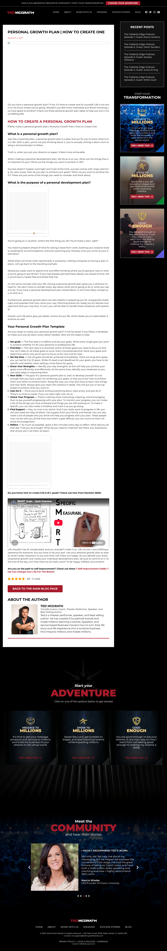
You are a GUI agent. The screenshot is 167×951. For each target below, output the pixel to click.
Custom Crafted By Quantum (83, 944)
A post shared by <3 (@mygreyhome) (23, 485)
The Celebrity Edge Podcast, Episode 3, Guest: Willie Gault (140, 78)
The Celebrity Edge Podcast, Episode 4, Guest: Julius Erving (141, 68)
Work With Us (84, 12)
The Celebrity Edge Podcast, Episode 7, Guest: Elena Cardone (142, 35)
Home (56, 12)
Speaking (102, 12)
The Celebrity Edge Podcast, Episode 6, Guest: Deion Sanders (142, 45)
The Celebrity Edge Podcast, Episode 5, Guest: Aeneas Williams (139, 57)
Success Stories (121, 12)
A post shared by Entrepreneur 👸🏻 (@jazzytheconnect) (30, 233)
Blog (138, 12)
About (67, 12)
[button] (29, 867)
